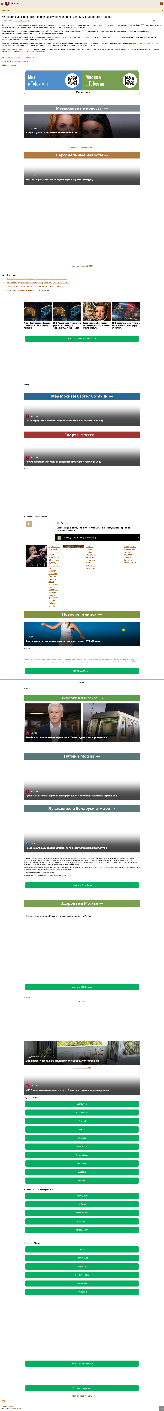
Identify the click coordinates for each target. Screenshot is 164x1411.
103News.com (82, 1112)
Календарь (6, 10)
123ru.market (82, 1258)
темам (44, 662)
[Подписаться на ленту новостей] (3, 1401)
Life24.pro (82, 1204)
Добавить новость (9, 65)
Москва (84, 662)
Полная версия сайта (82, 1396)
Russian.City (82, 1221)
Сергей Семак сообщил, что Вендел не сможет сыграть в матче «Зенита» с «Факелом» (91, 557)
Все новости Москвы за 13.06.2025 (15, 61)
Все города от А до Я (82, 671)
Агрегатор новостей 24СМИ (82, 148)
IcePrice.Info (82, 1163)
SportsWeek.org (82, 1275)
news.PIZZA (82, 1146)
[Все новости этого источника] (29, 21)
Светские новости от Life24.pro (82, 339)
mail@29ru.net (16, 1408)
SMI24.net (82, 1138)
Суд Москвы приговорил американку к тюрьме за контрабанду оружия (35, 286)
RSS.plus (82, 1121)
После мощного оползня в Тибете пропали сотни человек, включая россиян (37, 279)
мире (38, 662)
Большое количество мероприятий (15, 49)
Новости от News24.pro (82, 885)
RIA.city (82, 1129)
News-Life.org (82, 1155)
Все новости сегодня (82, 1388)
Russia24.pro (82, 1230)
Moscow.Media (82, 1283)
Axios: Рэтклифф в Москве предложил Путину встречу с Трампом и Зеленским (38, 283)
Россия (89, 662)
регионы (74, 662)
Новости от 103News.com (82, 987)
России (26, 662)
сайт (42, 39)
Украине (32, 662)
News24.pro (82, 1292)
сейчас (134, 661)
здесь (114, 661)
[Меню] (161, 3)
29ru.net (27, 300)
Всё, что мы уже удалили (82, 1363)
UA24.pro (82, 1172)
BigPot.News (82, 1196)
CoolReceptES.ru (82, 1180)
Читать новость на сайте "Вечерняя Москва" (19, 57)
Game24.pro (82, 1104)
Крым (79, 662)
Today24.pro (82, 1266)
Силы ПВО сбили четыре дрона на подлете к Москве (28, 290)
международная (37, 859)
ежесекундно (58, 662)
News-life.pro (82, 1213)
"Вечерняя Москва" (20, 21)
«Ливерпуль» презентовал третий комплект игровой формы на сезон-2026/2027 (131, 555)
